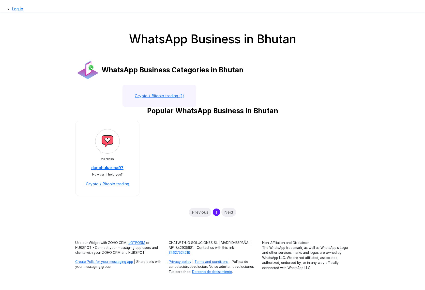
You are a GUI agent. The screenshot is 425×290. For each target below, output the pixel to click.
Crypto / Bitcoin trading (107, 183)
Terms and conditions (211, 262)
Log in (17, 8)
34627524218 (179, 253)
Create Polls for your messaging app (104, 262)
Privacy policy (180, 262)
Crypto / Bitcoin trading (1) (159, 95)
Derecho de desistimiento (212, 272)
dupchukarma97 (107, 167)
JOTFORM (136, 243)
